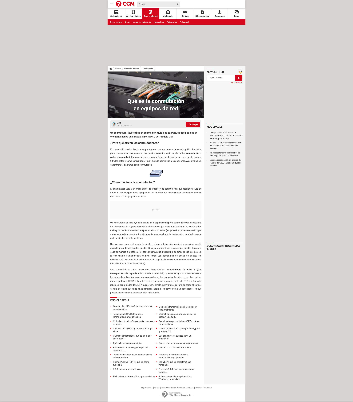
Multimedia (168, 16)
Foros (236, 16)
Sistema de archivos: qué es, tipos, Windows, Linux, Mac (175, 378)
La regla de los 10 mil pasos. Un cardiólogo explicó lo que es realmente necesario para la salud (226, 136)
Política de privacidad (185, 388)
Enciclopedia (148, 69)
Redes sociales (116, 22)
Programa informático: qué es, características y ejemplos (173, 356)
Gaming (185, 16)
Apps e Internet (151, 16)
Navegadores (159, 22)
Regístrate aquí (147, 388)
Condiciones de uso (168, 388)
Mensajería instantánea (142, 22)
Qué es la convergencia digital (127, 343)
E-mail (127, 22)
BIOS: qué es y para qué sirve (127, 369)
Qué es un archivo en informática (175, 347)
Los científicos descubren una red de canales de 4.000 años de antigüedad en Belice (225, 163)
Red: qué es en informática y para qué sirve (134, 376)
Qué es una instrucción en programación (178, 343)
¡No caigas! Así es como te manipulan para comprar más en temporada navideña (225, 146)
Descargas (220, 16)
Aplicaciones (172, 22)
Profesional (184, 22)
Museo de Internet (131, 69)
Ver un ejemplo (236, 82)
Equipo (156, 388)
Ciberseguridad (202, 16)
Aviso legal (208, 388)
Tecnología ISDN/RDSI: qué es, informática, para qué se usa (128, 315)
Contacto (198, 388)
